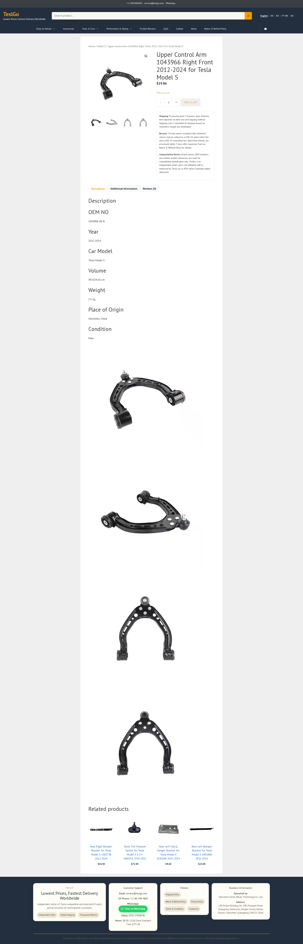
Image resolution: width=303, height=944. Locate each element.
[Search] (248, 16)
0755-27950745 (137, 915)
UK (292, 16)
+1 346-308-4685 (139, 898)
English (264, 16)
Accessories (68, 28)
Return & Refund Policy (215, 28)
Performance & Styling (117, 28)
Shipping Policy (172, 894)
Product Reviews (148, 28)
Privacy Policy (197, 901)
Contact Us (194, 909)
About (193, 28)
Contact (179, 28)
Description (98, 188)
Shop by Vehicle (43, 28)
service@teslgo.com (136, 893)
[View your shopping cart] (265, 28)
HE (272, 16)
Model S (101, 46)
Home (91, 46)
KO (277, 16)
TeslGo (11, 14)
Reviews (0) (149, 188)
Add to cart (190, 102)
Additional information (123, 188)
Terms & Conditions (175, 909)
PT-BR (285, 16)
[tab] (98, 188)
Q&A (165, 28)
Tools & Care (88, 28)
